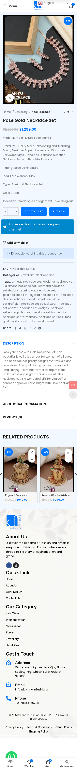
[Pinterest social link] (25, 328)
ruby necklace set (42, 321)
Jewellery (21, 112)
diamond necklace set (20, 286)
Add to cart (34, 211)
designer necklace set (58, 282)
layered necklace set (44, 295)
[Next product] (72, 112)
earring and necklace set (38, 290)
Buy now (59, 211)
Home (7, 112)
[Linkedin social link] (30, 328)
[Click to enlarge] (10, 98)
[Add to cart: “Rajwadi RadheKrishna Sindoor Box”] (68, 452)
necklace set (36, 299)
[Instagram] (16, 565)
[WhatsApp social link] (34, 328)
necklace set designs (34, 308)
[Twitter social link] (20, 328)
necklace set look (51, 317)
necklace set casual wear (38, 304)
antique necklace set (26, 282)
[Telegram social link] (39, 328)
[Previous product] (64, 112)
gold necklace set (15, 295)
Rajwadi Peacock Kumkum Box (16, 497)
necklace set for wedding (50, 312)
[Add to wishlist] (31, 459)
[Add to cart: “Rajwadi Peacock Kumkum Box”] (31, 452)
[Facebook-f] (9, 565)
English (48, 3)
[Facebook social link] (15, 328)
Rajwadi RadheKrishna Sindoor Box (56, 497)
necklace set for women (20, 317)
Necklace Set (41, 112)
